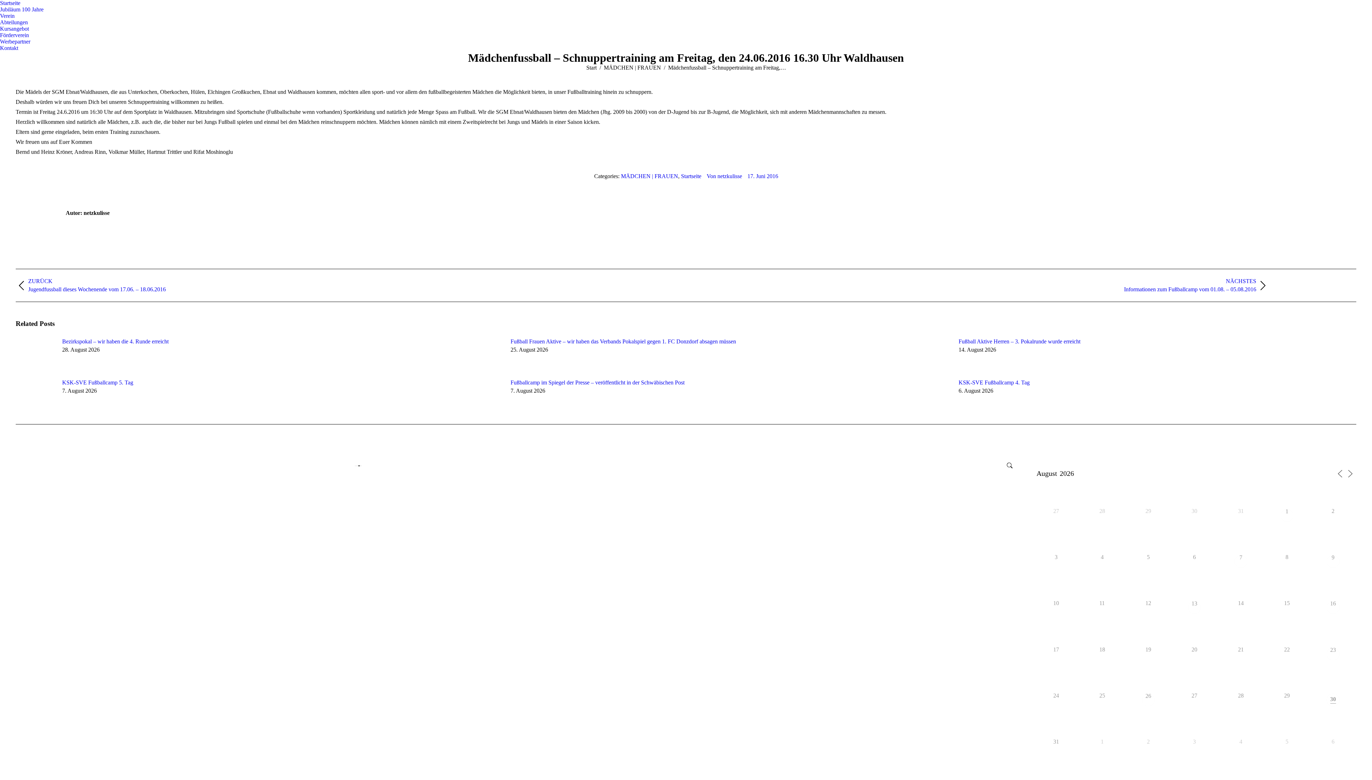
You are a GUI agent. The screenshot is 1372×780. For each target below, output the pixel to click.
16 (1333, 604)
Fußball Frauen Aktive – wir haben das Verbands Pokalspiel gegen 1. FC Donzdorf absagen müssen (623, 341)
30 (1333, 699)
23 (1333, 650)
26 (1148, 696)
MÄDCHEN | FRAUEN (649, 176)
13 (1194, 604)
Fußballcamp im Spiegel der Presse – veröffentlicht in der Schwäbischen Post (598, 382)
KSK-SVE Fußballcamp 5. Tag (97, 382)
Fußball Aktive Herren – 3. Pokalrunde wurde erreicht (1019, 341)
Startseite (691, 176)
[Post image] (35, 354)
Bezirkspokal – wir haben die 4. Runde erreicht (115, 341)
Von (724, 176)
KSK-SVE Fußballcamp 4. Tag (994, 382)
